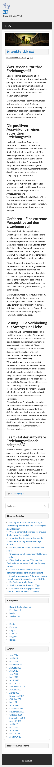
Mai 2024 (13, 661)
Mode (12, 613)
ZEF (5, 12)
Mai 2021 (13, 702)
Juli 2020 (13, 724)
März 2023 (14, 683)
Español (13, 633)
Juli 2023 (13, 671)
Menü (8, 25)
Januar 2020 (15, 736)
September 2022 (17, 686)
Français (13, 627)
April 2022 (14, 693)
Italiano (12, 640)
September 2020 (17, 718)
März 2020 (14, 733)
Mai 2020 (13, 727)
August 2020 (15, 721)
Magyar (13, 636)
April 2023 (14, 680)
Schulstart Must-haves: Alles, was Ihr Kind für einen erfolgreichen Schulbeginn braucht (25, 541)
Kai (31, 57)
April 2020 (14, 730)
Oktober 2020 (16, 715)
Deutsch (13, 624)
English (12, 630)
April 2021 (14, 705)
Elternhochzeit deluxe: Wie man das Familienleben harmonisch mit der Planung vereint (26, 563)
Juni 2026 (14, 655)
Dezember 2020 (16, 708)
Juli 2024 (13, 658)
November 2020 (16, 711)
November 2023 (16, 664)
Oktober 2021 (16, 699)
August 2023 (15, 667)
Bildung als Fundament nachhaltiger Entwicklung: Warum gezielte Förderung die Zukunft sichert (26, 525)
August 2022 (15, 689)
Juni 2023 (14, 674)
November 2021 (16, 696)
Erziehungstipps (17, 493)
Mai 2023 (13, 677)
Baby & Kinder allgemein (20, 607)
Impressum (27, 760)
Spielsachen (14, 616)
